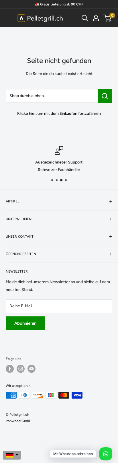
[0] (107, 18)
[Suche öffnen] (85, 18)
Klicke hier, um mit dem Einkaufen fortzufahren (59, 113)
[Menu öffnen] (8, 18)
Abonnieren (25, 323)
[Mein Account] (96, 18)
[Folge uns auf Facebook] (10, 369)
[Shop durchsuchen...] (105, 96)
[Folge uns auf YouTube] (31, 369)
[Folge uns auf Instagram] (21, 369)
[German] (12, 455)
